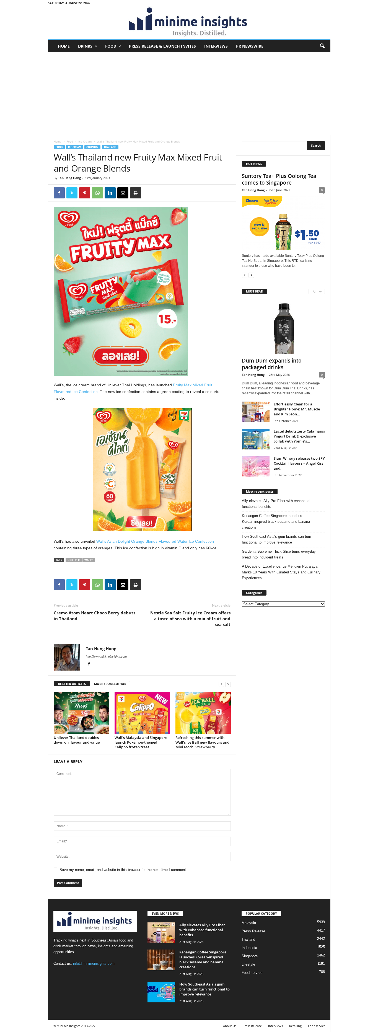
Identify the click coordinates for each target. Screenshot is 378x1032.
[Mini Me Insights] (189, 22)
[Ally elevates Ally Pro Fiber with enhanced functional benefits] (161, 932)
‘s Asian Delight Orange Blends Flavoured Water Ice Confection (155, 541)
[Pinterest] (84, 192)
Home (64, 46)
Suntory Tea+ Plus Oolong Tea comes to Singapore (279, 179)
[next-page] (228, 684)
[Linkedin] (110, 192)
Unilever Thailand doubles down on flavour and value (77, 740)
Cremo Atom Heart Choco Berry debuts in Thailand (94, 615)
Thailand (110, 147)
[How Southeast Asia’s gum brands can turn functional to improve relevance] (161, 992)
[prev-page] (221, 684)
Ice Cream (85, 141)
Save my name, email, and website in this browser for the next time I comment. (123, 870)
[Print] (135, 192)
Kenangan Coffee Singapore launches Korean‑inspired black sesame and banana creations (276, 521)
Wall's (88, 560)
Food (110, 46)
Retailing (295, 1026)
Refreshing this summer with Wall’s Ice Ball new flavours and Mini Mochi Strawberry (202, 742)
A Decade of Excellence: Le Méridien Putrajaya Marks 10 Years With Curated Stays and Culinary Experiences (281, 572)
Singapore (250, 956)
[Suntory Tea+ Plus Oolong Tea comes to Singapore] (283, 223)
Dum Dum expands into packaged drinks (272, 364)
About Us (229, 1026)
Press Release (253, 931)
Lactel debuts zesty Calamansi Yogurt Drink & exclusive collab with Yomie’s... (299, 436)
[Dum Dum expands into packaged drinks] (283, 327)
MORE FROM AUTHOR (110, 684)
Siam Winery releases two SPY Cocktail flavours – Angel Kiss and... (299, 463)
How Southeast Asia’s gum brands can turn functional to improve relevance (276, 539)
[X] (71, 192)
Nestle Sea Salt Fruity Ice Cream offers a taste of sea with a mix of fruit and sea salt (190, 618)
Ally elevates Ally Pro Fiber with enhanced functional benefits (275, 504)
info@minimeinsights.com (94, 963)
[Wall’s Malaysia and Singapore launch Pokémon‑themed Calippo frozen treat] (142, 713)
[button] (322, 46)
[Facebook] (59, 192)
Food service (252, 973)
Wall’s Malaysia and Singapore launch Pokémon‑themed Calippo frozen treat (141, 742)
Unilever (74, 560)
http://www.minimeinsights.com (106, 656)
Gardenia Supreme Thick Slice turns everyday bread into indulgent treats (279, 554)
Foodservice (316, 1026)
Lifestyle (248, 964)
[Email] (122, 192)
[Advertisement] (189, 94)
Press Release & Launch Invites (162, 46)
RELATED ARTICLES (72, 684)
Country (92, 147)
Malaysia (249, 923)
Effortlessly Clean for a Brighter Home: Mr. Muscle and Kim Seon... (297, 409)
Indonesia (249, 948)
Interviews (216, 46)
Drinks (85, 46)
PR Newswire (249, 46)
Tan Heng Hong (69, 178)
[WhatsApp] (97, 192)
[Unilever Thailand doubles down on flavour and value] (81, 713)
